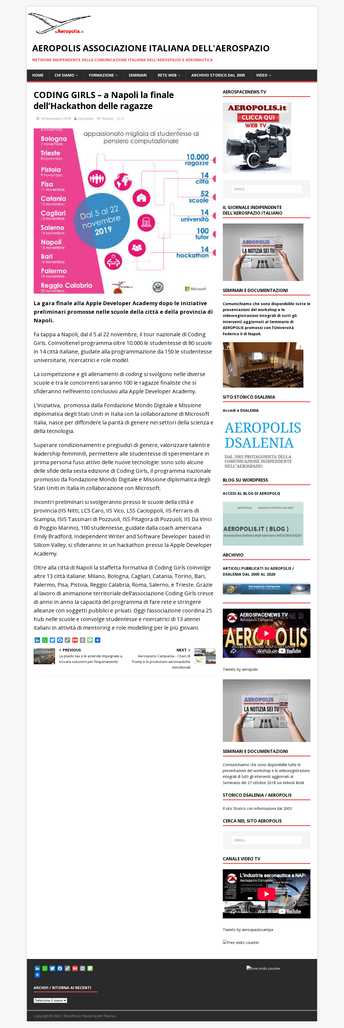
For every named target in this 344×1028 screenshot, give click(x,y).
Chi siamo (64, 75)
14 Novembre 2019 (56, 118)
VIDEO (261, 75)
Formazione (101, 75)
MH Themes (107, 1016)
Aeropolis (86, 118)
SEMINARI (138, 75)
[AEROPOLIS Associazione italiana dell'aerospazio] (59, 34)
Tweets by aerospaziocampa (248, 929)
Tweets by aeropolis (240, 669)
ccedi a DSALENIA (242, 410)
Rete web (167, 75)
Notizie (107, 118)
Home (38, 75)
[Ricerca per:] (266, 189)
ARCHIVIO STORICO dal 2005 (218, 75)
